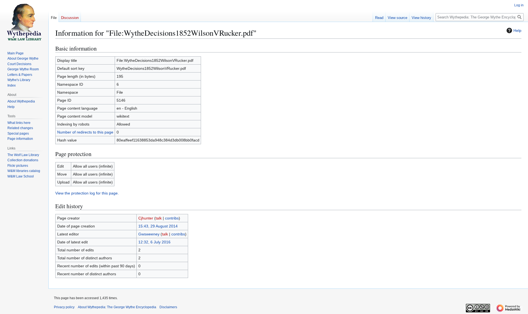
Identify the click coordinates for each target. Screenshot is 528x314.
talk (159, 218)
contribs (172, 218)
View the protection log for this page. (87, 193)
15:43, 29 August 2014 (158, 226)
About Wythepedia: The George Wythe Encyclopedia (117, 307)
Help (517, 30)
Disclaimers (168, 307)
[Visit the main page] (24, 22)
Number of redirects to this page (85, 132)
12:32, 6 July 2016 (154, 242)
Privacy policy (64, 307)
